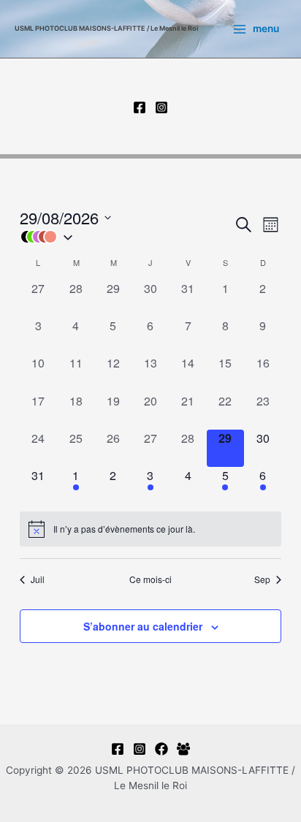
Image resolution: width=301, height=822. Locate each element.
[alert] (150, 529)
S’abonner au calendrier (142, 626)
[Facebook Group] (183, 749)
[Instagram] (161, 107)
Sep (262, 579)
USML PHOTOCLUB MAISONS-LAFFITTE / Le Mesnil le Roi (106, 28)
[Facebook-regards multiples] (161, 749)
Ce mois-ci (150, 579)
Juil (38, 579)
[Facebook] (139, 107)
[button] (126, 237)
